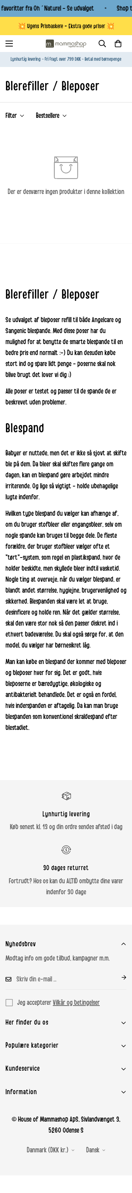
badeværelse (39, 634)
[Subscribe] (118, 977)
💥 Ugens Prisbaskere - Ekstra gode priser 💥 (66, 26)
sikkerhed (16, 601)
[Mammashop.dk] (66, 43)
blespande (38, 331)
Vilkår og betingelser (76, 1002)
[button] (118, 43)
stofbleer (48, 524)
